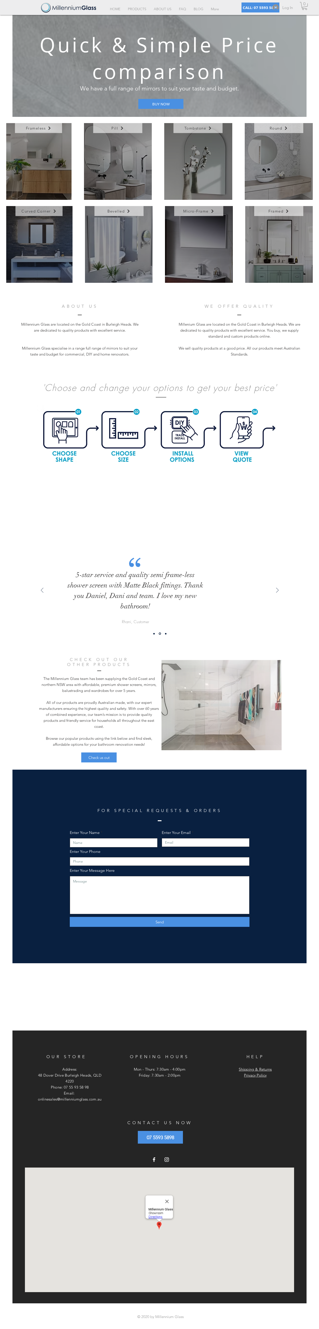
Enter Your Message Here (92, 871)
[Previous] (42, 590)
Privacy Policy (255, 1075)
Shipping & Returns (255, 1069)
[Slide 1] (154, 633)
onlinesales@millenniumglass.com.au (69, 1099)
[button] (304, 6)
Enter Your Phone (85, 852)
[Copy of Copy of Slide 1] (165, 634)
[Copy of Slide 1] (159, 633)
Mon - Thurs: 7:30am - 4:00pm (159, 1069)
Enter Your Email (176, 833)
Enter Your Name (85, 833)
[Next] (277, 590)
